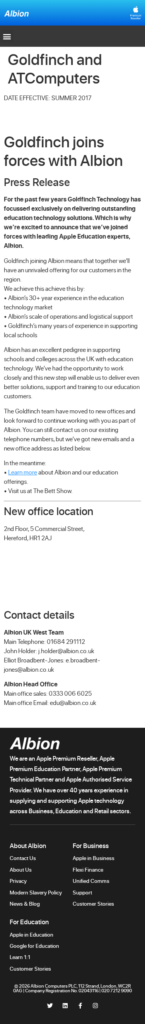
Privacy (18, 880)
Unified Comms (91, 880)
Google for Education (34, 945)
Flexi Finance (88, 869)
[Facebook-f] (80, 1006)
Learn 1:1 (20, 957)
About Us (21, 869)
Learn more (22, 472)
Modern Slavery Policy (36, 892)
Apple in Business (93, 858)
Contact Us (23, 858)
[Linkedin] (65, 1006)
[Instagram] (95, 1006)
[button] (6, 36)
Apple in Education (31, 934)
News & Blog (25, 903)
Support (83, 892)
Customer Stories (94, 903)
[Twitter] (50, 1006)
